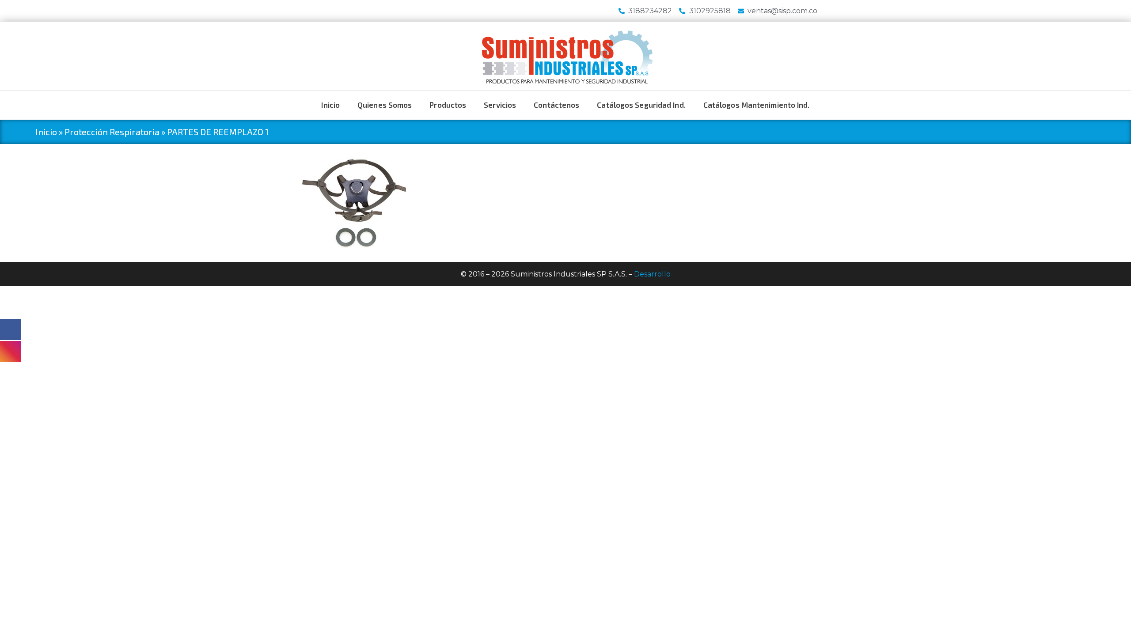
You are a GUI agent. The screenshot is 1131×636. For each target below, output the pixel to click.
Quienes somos (384, 104)
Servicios (500, 104)
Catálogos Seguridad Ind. (641, 104)
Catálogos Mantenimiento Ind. (756, 104)
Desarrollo (652, 274)
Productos (447, 104)
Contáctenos (556, 104)
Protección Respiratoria (112, 131)
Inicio (330, 104)
